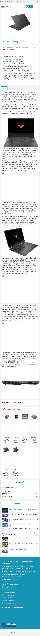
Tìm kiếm (30, 6)
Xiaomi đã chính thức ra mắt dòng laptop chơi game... (23, 510)
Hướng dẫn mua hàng (9, 592)
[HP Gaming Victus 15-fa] (15, 450)
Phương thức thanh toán (9, 587)
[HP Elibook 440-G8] (6, 418)
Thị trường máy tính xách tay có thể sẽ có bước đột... (23, 520)
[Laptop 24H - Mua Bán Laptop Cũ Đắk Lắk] (5, 6)
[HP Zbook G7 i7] (34, 418)
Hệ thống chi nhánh (7, 1)
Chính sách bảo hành (9, 590)
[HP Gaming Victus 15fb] (6, 450)
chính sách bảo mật (8, 595)
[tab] (4, 88)
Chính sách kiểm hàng (9, 603)
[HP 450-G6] (15, 418)
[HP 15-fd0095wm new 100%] (25, 418)
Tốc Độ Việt (25, 633)
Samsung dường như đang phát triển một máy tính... (23, 524)
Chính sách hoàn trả (8, 600)
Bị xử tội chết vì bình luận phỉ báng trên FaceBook (23, 543)
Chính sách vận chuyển (9, 598)
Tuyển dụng (18, 1)
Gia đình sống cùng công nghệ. (17, 549)
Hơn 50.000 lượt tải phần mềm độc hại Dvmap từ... (23, 529)
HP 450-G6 (15, 437)
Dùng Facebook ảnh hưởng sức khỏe (19, 538)
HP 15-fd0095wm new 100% (25, 439)
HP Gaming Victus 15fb (6, 472)
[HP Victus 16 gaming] (20, 22)
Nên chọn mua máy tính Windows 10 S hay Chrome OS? (23, 533)
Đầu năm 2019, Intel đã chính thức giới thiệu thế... (23, 514)
